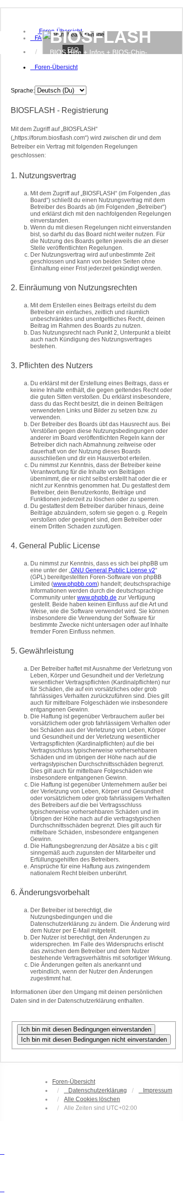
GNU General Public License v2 (113, 570)
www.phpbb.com (75, 584)
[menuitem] (38, 38)
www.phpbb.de (97, 597)
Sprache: (23, 90)
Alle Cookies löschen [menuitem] (92, 1099)
